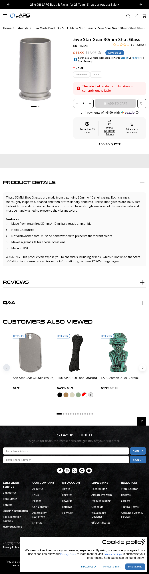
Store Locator (129, 489)
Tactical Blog (99, 489)
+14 (90, 394)
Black (96, 74)
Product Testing (101, 500)
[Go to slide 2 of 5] (8, 4)
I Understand (135, 566)
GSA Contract (40, 506)
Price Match (10, 499)
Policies (36, 500)
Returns (7, 504)
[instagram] (67, 470)
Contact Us (9, 493)
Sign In (124, 57)
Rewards (67, 500)
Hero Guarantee (12, 526)
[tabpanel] (35, 69)
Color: (78, 68)
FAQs (35, 495)
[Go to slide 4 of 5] (141, 4)
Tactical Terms (130, 506)
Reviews (16, 282)
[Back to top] (141, 421)
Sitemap (37, 522)
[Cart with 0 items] (144, 16)
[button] (109, 112)
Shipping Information (15, 510)
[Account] (136, 16)
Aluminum (81, 74)
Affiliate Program (101, 495)
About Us (37, 489)
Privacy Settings (113, 554)
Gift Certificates (100, 522)
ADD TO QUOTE (110, 144)
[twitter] (74, 470)
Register (136, 57)
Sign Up (138, 451)
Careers (125, 500)
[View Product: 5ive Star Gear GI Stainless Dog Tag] (30, 352)
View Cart (67, 512)
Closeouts (97, 506)
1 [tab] (34, 106)
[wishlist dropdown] (141, 103)
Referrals (67, 506)
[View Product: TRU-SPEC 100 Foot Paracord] (74, 352)
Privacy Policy (68, 554)
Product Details (29, 182)
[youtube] (89, 470)
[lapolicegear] (20, 16)
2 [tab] (38, 106)
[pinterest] (82, 470)
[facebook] (60, 470)
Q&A (9, 302)
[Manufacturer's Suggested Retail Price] (99, 52)
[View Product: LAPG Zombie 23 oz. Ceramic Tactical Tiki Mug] (118, 352)
